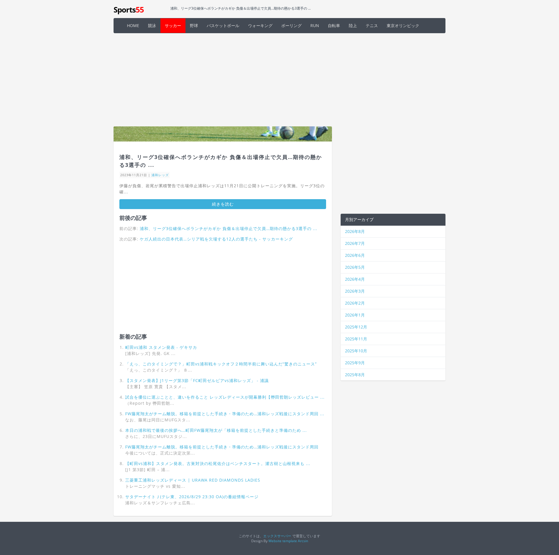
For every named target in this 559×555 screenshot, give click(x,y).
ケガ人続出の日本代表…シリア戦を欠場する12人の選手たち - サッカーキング (216, 239)
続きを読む (223, 204)
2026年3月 (355, 291)
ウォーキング (260, 25)
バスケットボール (223, 25)
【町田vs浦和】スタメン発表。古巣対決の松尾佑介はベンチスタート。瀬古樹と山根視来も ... (217, 463)
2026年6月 (355, 255)
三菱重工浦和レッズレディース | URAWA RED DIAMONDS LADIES (192, 480)
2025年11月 (356, 339)
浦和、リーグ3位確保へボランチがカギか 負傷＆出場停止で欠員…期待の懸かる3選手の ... (228, 228)
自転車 (334, 25)
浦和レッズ (160, 175)
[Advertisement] (279, 80)
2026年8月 (355, 231)
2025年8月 (355, 374)
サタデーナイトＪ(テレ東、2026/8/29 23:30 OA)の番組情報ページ (192, 496)
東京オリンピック (403, 25)
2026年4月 (355, 279)
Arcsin (303, 540)
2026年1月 (355, 315)
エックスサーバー (277, 535)
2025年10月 (356, 350)
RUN (314, 25)
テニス (372, 25)
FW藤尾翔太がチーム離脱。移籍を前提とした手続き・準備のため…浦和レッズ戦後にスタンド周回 (222, 447)
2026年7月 (355, 243)
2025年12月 (356, 327)
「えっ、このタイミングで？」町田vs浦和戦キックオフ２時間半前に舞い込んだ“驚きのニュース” (221, 364)
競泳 (152, 25)
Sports (129, 9)
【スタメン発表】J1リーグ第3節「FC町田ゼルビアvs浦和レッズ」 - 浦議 (197, 380)
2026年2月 (355, 303)
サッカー (173, 25)
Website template (282, 540)
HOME (133, 25)
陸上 (353, 25)
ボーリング (291, 25)
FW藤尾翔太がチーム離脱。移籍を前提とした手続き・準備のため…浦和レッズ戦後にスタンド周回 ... (224, 413)
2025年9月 (355, 362)
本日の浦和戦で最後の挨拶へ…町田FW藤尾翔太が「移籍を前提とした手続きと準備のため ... (216, 430)
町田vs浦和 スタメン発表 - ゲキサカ (161, 347)
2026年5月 (355, 267)
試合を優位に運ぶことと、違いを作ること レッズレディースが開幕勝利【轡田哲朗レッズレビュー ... (225, 397)
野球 (194, 25)
